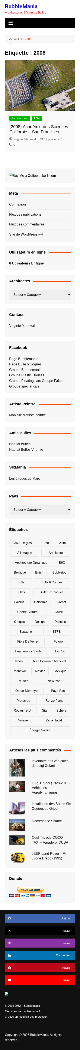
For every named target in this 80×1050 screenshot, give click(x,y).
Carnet (61, 602)
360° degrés (23, 543)
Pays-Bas (58, 690)
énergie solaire (40, 730)
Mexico (40, 671)
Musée (23, 681)
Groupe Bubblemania (25, 370)
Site (44, 710)
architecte (56, 552)
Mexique (60, 671)
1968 (45, 543)
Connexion (17, 204)
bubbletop (59, 572)
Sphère (61, 710)
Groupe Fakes (52, 381)
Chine (59, 612)
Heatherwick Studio (28, 651)
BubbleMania (21, 6)
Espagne (25, 631)
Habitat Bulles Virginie (26, 449)
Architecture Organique (31, 562)
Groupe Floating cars (25, 381)
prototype (23, 700)
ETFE (56, 631)
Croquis (19, 621)
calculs (19, 602)
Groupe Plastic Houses (26, 375)
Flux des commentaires (26, 224)
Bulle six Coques (52, 592)
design (40, 621)
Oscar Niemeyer (27, 690)
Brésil (39, 572)
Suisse (23, 720)
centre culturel (27, 612)
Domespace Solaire (47, 821)
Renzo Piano (54, 700)
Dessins (60, 621)
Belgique (20, 572)
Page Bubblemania (23, 359)
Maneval (20, 671)
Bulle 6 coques (52, 582)
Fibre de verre (27, 641)
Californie (40, 602)
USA (37, 118)
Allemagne (24, 552)
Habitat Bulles (20, 444)
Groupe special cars (24, 386)
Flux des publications (25, 214)
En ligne (26, 263)
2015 (62, 543)
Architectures (20, 118)
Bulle (20, 582)
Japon (18, 661)
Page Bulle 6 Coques (25, 364)
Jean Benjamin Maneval (49, 661)
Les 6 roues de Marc (24, 478)
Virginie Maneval (24, 139)
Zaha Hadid (54, 720)
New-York (54, 681)
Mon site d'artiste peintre (27, 415)
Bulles (20, 592)
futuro (58, 641)
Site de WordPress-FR (26, 234)
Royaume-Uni (23, 710)
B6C (62, 562)
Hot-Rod (59, 651)
